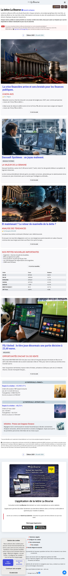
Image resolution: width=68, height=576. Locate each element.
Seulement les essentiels (19, 562)
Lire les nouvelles (35, 266)
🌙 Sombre (56, 6)
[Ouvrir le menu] (64, 2)
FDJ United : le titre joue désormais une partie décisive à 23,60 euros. (32, 347)
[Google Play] (40, 527)
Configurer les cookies (35, 539)
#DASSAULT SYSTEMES (8, 161)
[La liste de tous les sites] (64, 572)
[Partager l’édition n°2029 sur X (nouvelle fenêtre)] (37, 573)
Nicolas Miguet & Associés (35, 547)
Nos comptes (34, 545)
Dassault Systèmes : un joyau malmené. (23, 157)
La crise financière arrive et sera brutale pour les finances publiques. (33, 88)
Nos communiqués (35, 542)
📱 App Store (16, 29)
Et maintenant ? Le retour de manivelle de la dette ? (29, 224)
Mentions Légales (35, 537)
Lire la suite (34, 112)
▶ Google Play (24, 29)
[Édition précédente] (23, 35)
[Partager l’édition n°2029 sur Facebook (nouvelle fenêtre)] (39, 573)
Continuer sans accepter (13, 568)
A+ (65, 6)
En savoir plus (14, 572)
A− (62, 6)
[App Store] (27, 527)
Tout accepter (8, 562)
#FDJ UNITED (6, 352)
